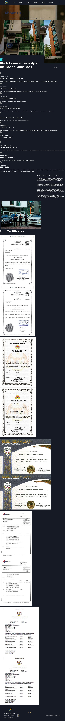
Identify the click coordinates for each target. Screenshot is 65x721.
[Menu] (60, 2)
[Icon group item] (29, 712)
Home (14, 2)
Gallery (43, 2)
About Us (20, 2)
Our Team (28, 2)
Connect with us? (9, 713)
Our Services (36, 2)
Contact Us (50, 2)
